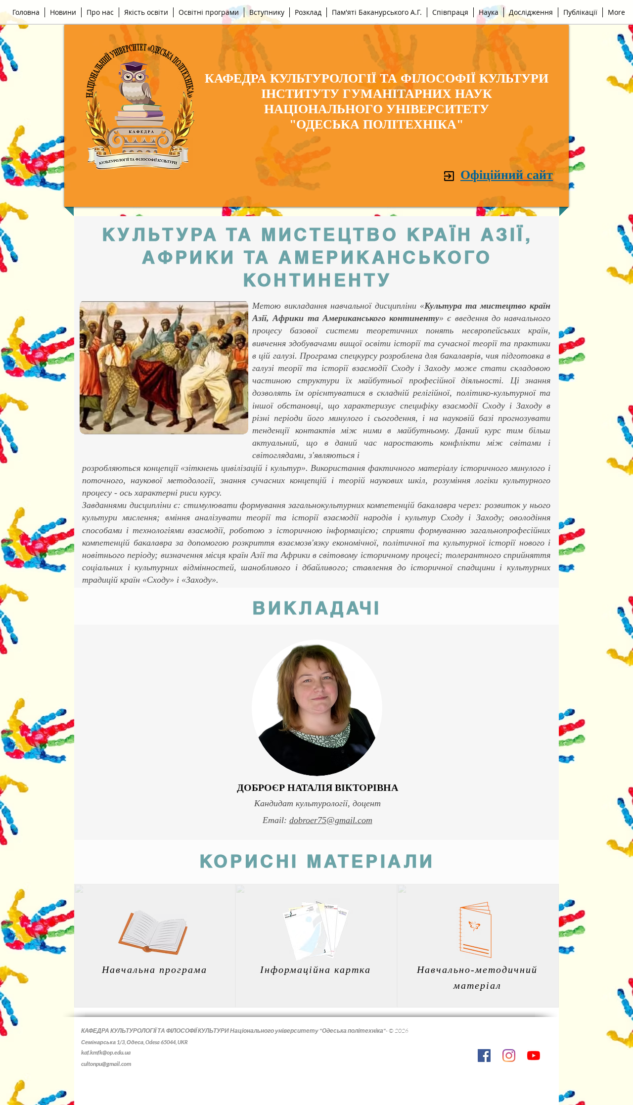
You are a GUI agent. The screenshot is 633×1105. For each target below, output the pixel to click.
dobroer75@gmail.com (330, 820)
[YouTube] (533, 1055)
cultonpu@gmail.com (106, 1063)
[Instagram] (508, 1055)
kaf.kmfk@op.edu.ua (106, 1052)
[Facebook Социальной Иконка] (484, 1055)
